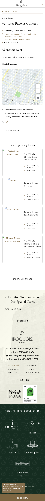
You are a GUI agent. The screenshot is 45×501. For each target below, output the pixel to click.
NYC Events (13, 365)
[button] (20, 36)
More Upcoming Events (22, 145)
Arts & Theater (7, 18)
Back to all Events (10, 11)
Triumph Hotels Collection (22, 411)
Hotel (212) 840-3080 (24, 352)
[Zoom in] (38, 86)
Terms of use (23, 104)
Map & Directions (9, 64)
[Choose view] (38, 97)
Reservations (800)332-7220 (23, 359)
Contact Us (13, 369)
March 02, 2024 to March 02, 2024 (18, 31)
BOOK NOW (22, 498)
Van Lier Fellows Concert (20, 23)
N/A (6, 122)
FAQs (31, 369)
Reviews (32, 365)
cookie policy (16, 488)
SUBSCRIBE (25, 321)
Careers (13, 373)
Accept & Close (8, 491)
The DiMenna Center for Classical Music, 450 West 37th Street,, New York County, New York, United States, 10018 (22, 113)
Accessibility (32, 373)
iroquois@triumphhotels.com (23, 355)
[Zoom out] (38, 91)
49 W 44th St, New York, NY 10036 (22, 348)
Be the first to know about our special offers (22, 299)
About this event (12, 50)
